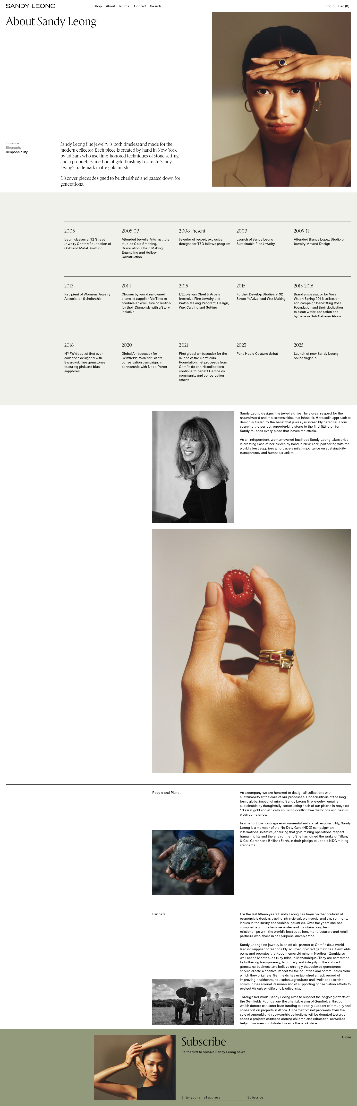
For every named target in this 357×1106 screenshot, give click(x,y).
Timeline (12, 143)
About (110, 6)
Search (155, 6)
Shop (98, 6)
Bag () (343, 6)
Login (330, 6)
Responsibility (17, 151)
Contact (140, 6)
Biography (14, 147)
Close (346, 1037)
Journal (124, 6)
